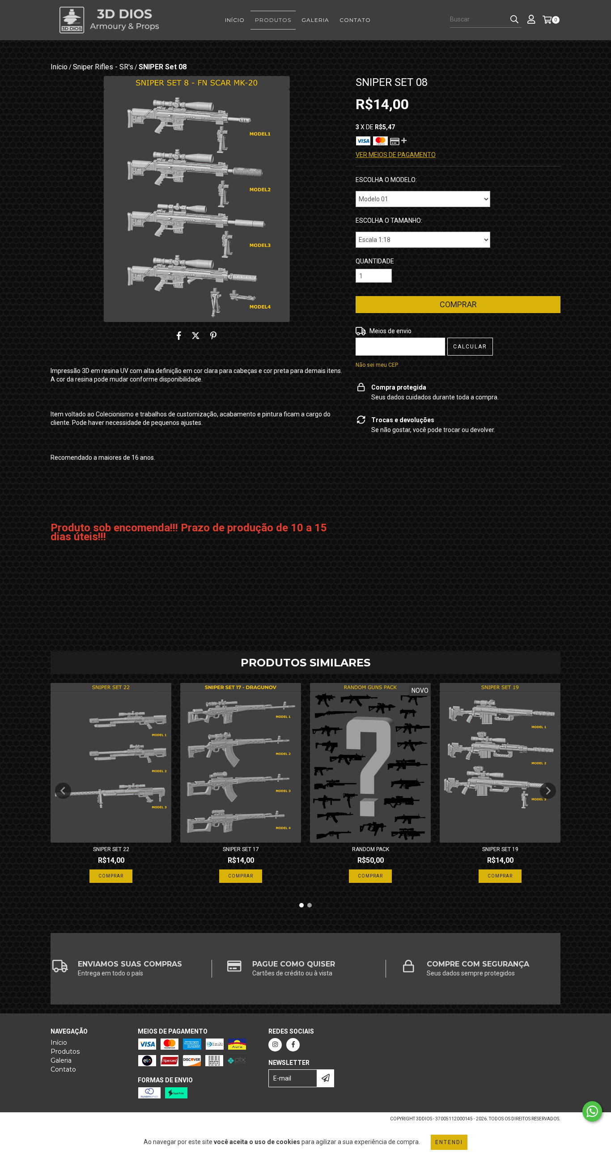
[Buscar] (514, 20)
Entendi (449, 1142)
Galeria (315, 20)
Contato (355, 20)
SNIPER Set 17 (241, 849)
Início (235, 20)
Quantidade (375, 261)
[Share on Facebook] (179, 335)
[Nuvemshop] (90, 1121)
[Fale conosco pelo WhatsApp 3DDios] (592, 1111)
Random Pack (370, 849)
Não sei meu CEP (377, 365)
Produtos (273, 20)
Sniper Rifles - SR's (103, 67)
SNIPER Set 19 (500, 849)
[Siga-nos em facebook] (293, 1044)
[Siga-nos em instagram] (275, 1044)
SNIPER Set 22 (111, 849)
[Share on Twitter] (195, 335)
